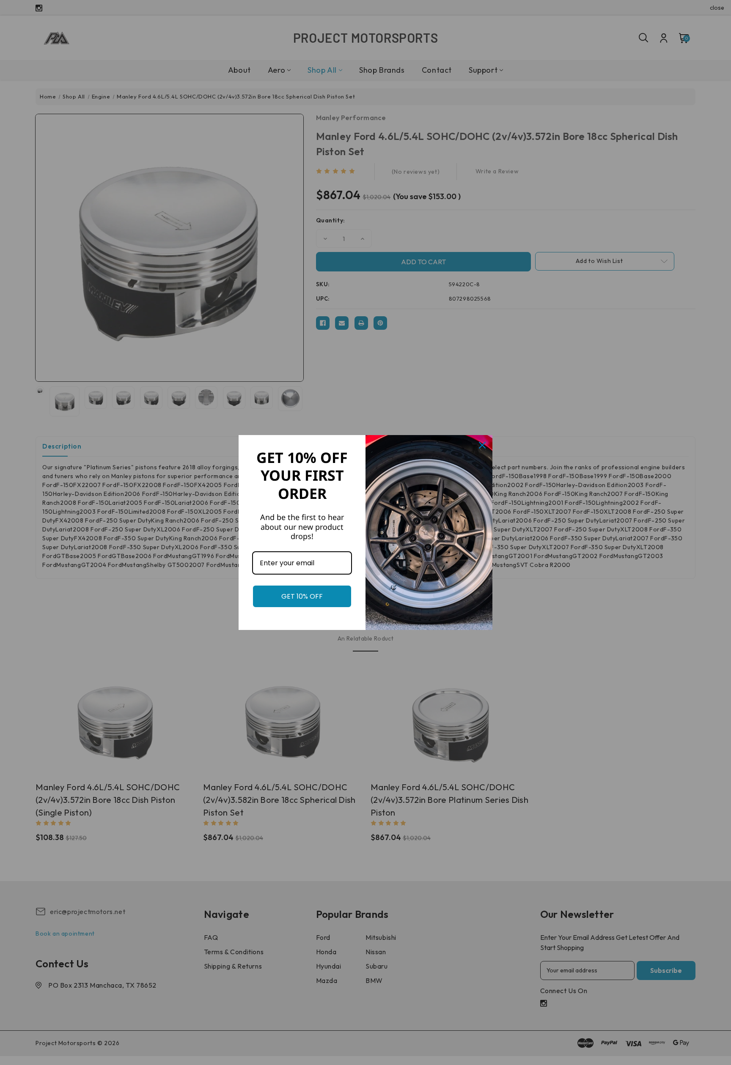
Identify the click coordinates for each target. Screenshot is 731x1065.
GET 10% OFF (302, 596)
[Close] (482, 445)
